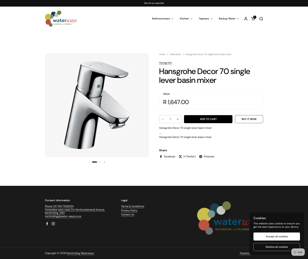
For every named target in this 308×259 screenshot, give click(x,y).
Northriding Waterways (80, 253)
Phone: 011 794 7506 (57, 206)
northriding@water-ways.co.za (63, 216)
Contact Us (127, 214)
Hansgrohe (165, 62)
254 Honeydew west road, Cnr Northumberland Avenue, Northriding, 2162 (75, 210)
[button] (261, 19)
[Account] (246, 19)
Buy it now (249, 119)
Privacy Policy (129, 210)
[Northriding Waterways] (61, 19)
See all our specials (154, 3)
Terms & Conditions (132, 206)
